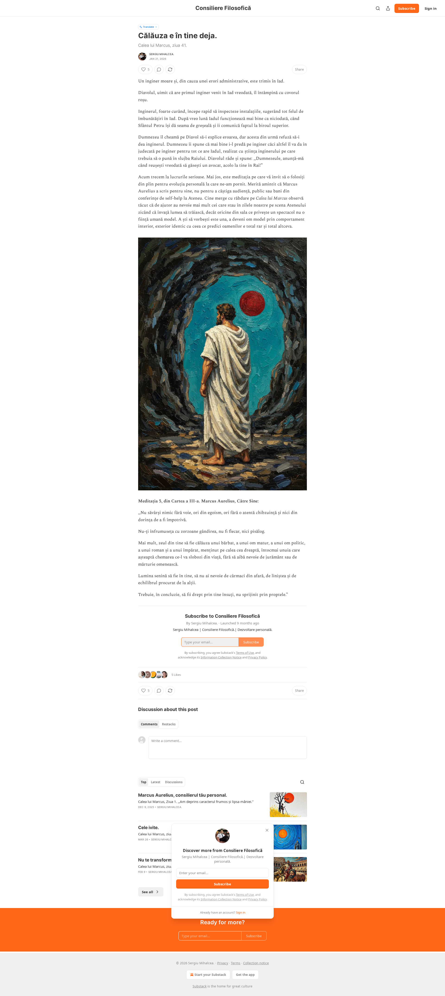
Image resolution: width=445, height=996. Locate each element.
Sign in (431, 8)
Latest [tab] (155, 782)
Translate (148, 26)
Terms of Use (245, 895)
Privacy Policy (257, 899)
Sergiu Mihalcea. (161, 54)
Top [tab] (143, 782)
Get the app (245, 974)
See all (147, 892)
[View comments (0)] (159, 69)
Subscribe (406, 8)
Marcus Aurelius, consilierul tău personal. (182, 795)
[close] (267, 830)
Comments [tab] (149, 724)
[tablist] (158, 724)
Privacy (222, 963)
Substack (200, 986)
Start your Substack (210, 974)
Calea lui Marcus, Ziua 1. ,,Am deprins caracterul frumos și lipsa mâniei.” (195, 801)
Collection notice (256, 963)
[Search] (377, 8)
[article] (222, 804)
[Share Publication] (388, 8)
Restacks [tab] (168, 724)
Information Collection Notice (221, 899)
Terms (235, 963)
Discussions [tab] (173, 782)
